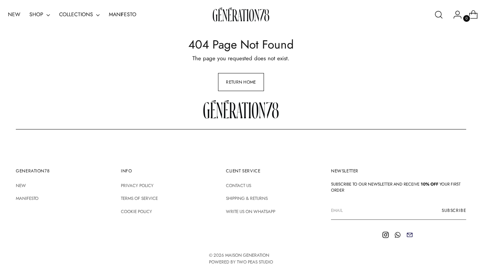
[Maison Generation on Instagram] (386, 236)
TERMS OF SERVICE (139, 198)
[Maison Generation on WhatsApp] (398, 236)
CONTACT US (238, 186)
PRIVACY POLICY (137, 186)
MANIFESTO (27, 198)
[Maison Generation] (241, 14)
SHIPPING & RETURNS (247, 198)
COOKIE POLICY (136, 212)
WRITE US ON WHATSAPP (250, 212)
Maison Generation (247, 255)
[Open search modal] (438, 14)
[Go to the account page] (454, 14)
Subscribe (454, 210)
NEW (21, 186)
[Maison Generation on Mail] (410, 236)
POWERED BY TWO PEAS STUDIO (241, 262)
